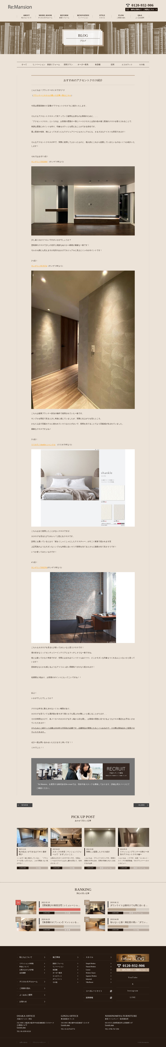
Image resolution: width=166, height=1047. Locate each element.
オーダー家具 (83, 65)
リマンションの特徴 (26, 963)
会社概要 (22, 973)
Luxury (88, 970)
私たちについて (25, 957)
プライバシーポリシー (39, 1042)
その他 (141, 65)
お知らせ (23, 1002)
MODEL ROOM (45, 16)
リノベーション (39, 65)
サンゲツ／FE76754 (39, 266)
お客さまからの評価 (26, 970)
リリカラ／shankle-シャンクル (43, 445)
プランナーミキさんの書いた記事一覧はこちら (52, 95)
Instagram (132, 991)
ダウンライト (57, 979)
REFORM (64, 16)
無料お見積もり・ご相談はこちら (134, 970)
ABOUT (26, 16)
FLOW (121, 16)
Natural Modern (91, 967)
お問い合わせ (23, 1042)
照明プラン (68, 65)
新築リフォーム (53, 65)
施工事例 (56, 957)
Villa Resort (89, 982)
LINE (133, 997)
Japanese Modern (91, 976)
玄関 (112, 65)
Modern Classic (91, 973)
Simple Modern (90, 963)
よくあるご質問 (25, 995)
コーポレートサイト (94, 991)
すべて (24, 65)
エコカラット (127, 65)
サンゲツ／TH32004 (39, 162)
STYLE (102, 16)
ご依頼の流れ (24, 988)
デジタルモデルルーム (28, 982)
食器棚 (97, 65)
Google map (21, 1027)
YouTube (133, 977)
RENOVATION (83, 16)
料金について (24, 967)
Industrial (89, 979)
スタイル (89, 957)
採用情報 (89, 998)
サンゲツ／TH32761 (39, 567)
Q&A (140, 16)
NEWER (24, 805)
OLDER (141, 805)
